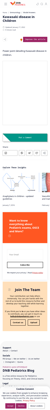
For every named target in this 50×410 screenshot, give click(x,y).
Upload (33, 322)
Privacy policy (37, 272)
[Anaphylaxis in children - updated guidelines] (21, 182)
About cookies (36, 406)
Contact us (18, 322)
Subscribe (25, 265)
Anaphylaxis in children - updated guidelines (18, 197)
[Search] (41, 4)
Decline (21, 406)
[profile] (46, 4)
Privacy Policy (29, 400)
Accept (10, 406)
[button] (37, 4)
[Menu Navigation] (5, 4)
